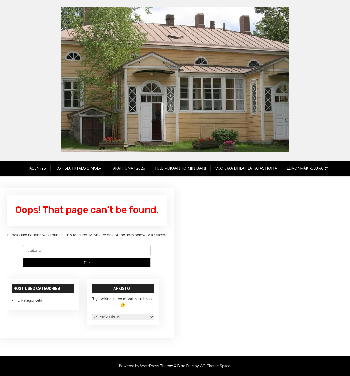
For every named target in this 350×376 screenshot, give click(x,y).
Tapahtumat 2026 (128, 168)
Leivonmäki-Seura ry (307, 168)
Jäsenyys (37, 168)
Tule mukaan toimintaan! (180, 168)
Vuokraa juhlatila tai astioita (246, 168)
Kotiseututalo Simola (78, 168)
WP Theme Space (215, 365)
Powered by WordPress (139, 365)
